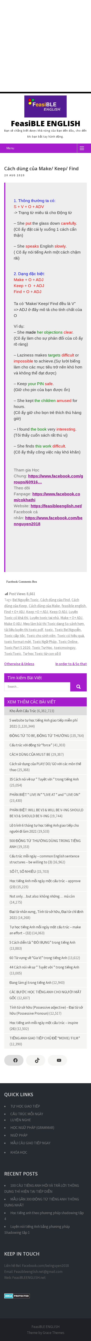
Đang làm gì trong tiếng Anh (30, 982)
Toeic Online (67, 641)
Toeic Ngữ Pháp (45, 641)
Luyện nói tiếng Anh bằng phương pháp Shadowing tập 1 (37, 1229)
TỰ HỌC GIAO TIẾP (25, 1106)
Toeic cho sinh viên (41, 635)
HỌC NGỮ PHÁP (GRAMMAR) (32, 1127)
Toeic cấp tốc (14, 635)
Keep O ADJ (58, 611)
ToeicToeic (12, 653)
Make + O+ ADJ (71, 617)
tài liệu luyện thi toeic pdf (23, 629)
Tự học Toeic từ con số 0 (42, 653)
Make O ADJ (13, 623)
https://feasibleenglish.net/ (56, 506)
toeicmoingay (64, 647)
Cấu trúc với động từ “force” (31, 745)
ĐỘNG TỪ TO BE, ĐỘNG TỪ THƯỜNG (39, 735)
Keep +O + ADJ (37, 611)
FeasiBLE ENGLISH (45, 123)
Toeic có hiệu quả (70, 635)
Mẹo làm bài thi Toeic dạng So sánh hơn (53, 623)
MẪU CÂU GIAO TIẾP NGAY (30, 1143)
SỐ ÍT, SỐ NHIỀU (23, 871)
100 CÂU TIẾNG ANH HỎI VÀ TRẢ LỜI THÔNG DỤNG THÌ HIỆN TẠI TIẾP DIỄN (41, 1188)
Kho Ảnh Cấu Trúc (23, 711)
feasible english (74, 605)
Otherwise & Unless (19, 664)
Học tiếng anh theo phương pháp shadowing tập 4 (44, 1215)
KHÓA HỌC (18, 1152)
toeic (49, 629)
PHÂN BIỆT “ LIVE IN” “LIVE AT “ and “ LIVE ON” (45, 794)
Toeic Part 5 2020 (17, 647)
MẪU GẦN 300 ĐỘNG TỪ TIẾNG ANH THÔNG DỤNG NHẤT (41, 1202)
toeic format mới (17, 641)
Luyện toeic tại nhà (44, 617)
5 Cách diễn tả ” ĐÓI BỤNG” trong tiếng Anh (42, 942)
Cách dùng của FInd (55, 599)
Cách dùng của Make (44, 605)
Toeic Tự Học (42, 647)
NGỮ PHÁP (19, 1135)
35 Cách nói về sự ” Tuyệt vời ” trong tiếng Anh (44, 779)
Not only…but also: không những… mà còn (42, 896)
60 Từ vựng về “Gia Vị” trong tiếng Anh (38, 957)
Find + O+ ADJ (14, 611)
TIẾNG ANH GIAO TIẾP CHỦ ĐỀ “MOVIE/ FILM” (45, 1038)
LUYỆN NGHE (20, 1120)
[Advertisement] (45, 46)
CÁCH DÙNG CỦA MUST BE (30, 754)
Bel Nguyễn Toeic (25, 599)
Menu (10, 148)
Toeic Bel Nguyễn (68, 629)
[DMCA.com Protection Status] (17, 1297)
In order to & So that (71, 664)
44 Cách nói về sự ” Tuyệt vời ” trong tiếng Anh (44, 967)
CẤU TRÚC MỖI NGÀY (26, 1114)
